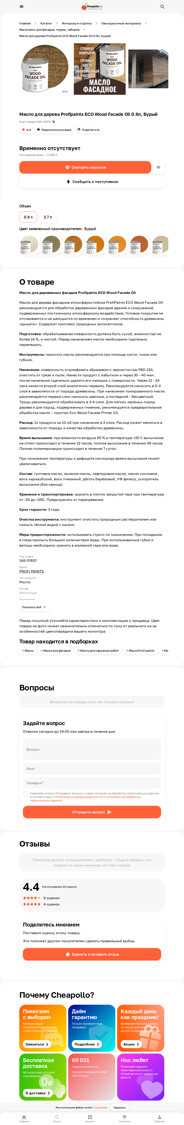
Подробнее (100, 1107)
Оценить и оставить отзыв (95, 954)
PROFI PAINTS (31, 571)
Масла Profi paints (141, 650)
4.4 (28, 129)
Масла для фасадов (56, 650)
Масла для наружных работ (99, 650)
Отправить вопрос (88, 812)
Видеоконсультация (56, 129)
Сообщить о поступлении (95, 181)
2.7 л (48, 217)
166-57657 (44, 121)
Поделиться (90, 129)
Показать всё (32, 607)
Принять (120, 1107)
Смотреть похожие (89, 167)
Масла (29, 650)
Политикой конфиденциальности (79, 797)
